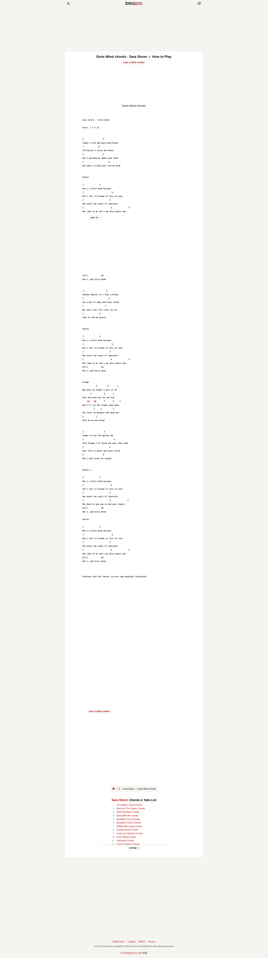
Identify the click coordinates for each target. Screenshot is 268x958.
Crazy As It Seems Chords (130, 833)
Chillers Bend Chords (127, 830)
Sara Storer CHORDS (99, 712)
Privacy (151, 941)
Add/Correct (119, 941)
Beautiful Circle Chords (128, 819)
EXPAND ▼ (134, 848)
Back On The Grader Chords (131, 808)
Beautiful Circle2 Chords (129, 823)
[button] (68, 3)
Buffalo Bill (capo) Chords (129, 826)
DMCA (141, 941)
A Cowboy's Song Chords (129, 805)
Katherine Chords (125, 840)
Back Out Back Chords (128, 812)
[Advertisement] (134, 28)
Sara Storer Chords (134, 63)
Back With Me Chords (127, 815)
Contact (131, 941)
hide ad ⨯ (95, 218)
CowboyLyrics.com (132, 953)
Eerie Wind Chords (126, 837)
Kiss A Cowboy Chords (128, 844)
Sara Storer (120, 800)
